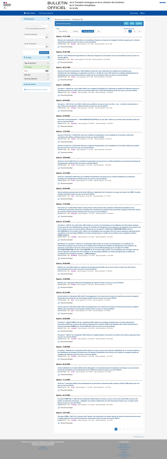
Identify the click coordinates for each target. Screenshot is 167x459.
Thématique (28, 67)
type (99, 31)
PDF (126, 23)
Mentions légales (42, 449)
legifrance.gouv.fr (124, 446)
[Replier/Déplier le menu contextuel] (21, 18)
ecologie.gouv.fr (124, 454)
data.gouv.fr (124, 452)
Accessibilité (43, 447)
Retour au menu (139, 437)
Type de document (30, 63)
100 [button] (139, 31)
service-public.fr (124, 444)
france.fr (124, 451)
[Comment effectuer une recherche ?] (48, 18)
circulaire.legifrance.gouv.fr (124, 447)
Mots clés (27, 75)
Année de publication (30, 79)
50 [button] (134, 31)
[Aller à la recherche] (163, 2)
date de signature (88, 31)
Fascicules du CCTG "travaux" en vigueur (36, 89)
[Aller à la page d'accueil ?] (164, 2)
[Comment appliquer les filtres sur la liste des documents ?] (48, 57)
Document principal (66, 47)
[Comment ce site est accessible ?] (160, 2)
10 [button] (125, 31)
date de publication (63, 31)
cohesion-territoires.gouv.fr (124, 455)
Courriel (139, 23)
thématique (75, 31)
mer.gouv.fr (124, 457)
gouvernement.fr (124, 449)
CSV (132, 23)
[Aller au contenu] (162, 2)
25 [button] (130, 31)
